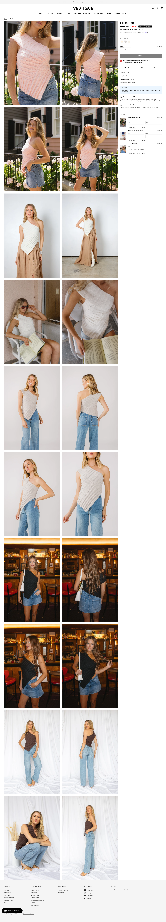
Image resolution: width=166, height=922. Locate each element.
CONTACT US (62, 886)
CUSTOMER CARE (37, 886)
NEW (40, 13)
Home (5, 18)
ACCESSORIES (98, 13)
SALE (124, 13)
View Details (141, 127)
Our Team (7, 895)
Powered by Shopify (28, 914)
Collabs (33, 902)
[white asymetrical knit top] (56, 197)
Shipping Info (35, 895)
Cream (129, 41)
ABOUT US (7, 886)
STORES (117, 13)
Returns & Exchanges (37, 900)
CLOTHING (49, 13)
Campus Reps (8, 900)
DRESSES (59, 13)
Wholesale (61, 892)
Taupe (125, 41)
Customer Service (63, 890)
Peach (122, 41)
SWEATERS (77, 13)
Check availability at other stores (133, 62)
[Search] (157, 8)
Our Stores (7, 892)
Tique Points (35, 890)
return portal (134, 890)
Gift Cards (34, 892)
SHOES (109, 13)
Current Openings (9, 897)
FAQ (5, 902)
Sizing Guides (35, 897)
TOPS (68, 13)
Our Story (7, 890)
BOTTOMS (86, 13)
